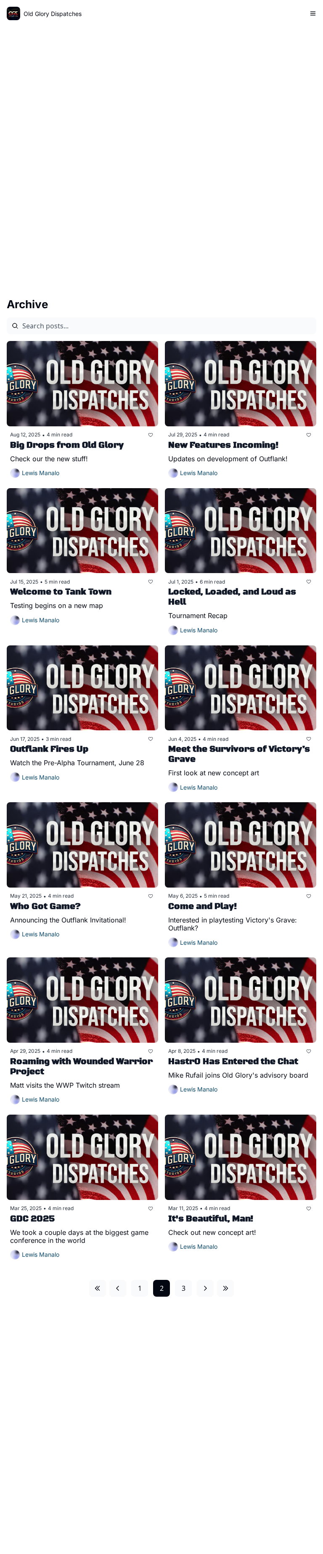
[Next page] (205, 1288)
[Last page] (225, 1288)
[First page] (97, 1288)
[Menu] (313, 13)
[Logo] (13, 13)
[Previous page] (117, 1288)
